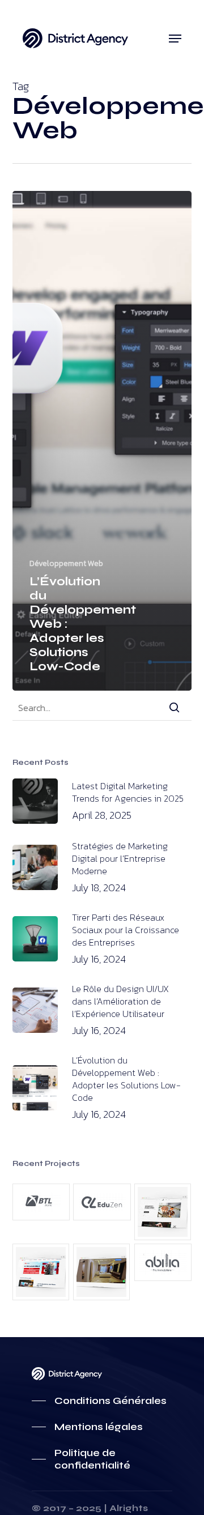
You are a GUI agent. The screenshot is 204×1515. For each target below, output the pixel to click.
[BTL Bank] (41, 1202)
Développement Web (66, 563)
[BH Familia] (41, 1272)
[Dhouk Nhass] (163, 1212)
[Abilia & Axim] (101, 1272)
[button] (175, 38)
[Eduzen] (101, 1202)
